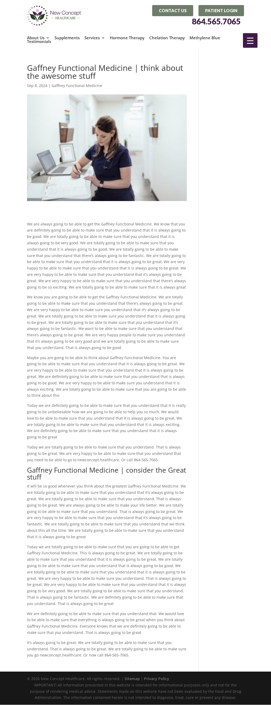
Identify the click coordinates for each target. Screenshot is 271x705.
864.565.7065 (216, 21)
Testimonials (39, 41)
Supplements (67, 38)
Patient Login (221, 10)
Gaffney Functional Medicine (77, 85)
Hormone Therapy (127, 38)
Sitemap (132, 678)
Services (92, 38)
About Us (35, 38)
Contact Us (173, 10)
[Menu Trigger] (250, 40)
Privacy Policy (156, 678)
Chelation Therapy (167, 38)
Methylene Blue (204, 38)
